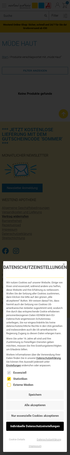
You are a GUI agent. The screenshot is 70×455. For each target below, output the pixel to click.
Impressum (35, 446)
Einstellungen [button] (13, 365)
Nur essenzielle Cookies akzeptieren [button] (35, 416)
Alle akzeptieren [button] (35, 405)
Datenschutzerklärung (48, 358)
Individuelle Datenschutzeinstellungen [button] (35, 426)
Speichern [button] (35, 394)
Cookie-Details (17, 439)
